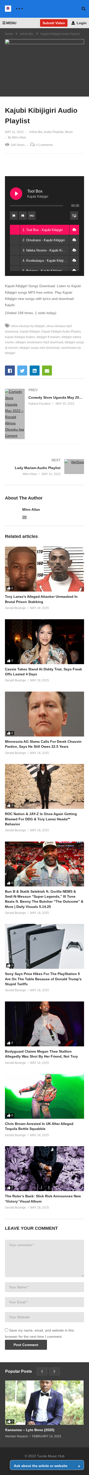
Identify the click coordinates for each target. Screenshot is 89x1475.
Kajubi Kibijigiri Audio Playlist (61, 331)
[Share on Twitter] (22, 370)
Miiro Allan (31, 509)
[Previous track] (14, 215)
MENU (11, 23)
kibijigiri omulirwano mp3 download (39, 342)
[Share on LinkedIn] (35, 370)
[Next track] (23, 215)
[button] (74, 230)
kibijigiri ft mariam (48, 337)
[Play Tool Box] (16, 193)
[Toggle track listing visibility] (74, 215)
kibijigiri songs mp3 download (40, 348)
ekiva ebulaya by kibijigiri (28, 326)
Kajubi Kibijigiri (30, 331)
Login (81, 23)
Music (69, 132)
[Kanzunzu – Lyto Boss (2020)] (44, 1402)
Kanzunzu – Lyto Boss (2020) (29, 1430)
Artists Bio (36, 132)
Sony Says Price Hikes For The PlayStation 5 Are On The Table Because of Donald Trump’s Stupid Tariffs (43, 979)
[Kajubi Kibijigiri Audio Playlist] (44, 569)
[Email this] (47, 370)
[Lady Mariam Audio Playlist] (44, 467)
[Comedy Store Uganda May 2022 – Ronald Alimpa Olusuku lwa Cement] (44, 414)
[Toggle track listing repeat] (32, 215)
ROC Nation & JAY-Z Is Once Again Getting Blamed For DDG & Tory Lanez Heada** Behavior (41, 819)
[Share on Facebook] (10, 370)
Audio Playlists (54, 132)
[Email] (24, 517)
